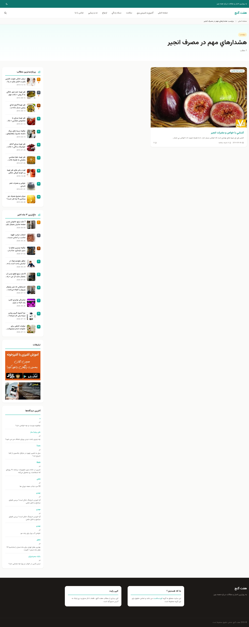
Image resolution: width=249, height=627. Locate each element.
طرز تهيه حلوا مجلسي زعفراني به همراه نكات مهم (17, 158)
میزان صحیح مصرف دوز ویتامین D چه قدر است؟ (16, 197)
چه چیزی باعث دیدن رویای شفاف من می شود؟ (22, 439)
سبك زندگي (116, 13)
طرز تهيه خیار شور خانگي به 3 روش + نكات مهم (15, 93)
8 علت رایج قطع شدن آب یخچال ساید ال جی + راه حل (15, 275)
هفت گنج (241, 588)
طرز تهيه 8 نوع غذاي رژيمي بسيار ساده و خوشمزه (17, 106)
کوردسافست (157, 598)
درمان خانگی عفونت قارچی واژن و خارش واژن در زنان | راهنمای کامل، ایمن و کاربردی (15, 80)
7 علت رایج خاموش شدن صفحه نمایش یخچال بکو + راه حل (15, 223)
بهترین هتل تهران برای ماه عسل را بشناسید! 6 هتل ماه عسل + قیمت (23, 548)
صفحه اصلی (163, 13)
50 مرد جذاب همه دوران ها (30, 486)
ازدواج (104, 13)
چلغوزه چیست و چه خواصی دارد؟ (27, 425)
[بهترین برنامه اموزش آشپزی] (22, 365)
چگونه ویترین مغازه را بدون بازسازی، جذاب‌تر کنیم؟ (16, 249)
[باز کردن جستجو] (5, 13)
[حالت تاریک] (5, 4)
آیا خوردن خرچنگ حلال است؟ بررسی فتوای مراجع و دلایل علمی (24, 501)
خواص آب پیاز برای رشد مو (30, 533)
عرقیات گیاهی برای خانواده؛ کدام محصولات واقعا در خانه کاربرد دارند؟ (15, 327)
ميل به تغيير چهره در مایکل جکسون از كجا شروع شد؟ (24, 454)
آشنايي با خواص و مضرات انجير (227, 133)
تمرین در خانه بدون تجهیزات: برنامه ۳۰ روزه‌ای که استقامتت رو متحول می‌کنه (23, 471)
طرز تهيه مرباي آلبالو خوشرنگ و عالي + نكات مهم (16, 145)
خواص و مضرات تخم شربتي (17, 184)
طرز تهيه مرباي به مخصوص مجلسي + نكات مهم (15, 119)
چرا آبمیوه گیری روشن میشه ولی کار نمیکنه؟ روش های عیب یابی (16, 314)
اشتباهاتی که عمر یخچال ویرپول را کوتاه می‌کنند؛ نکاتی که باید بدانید (15, 288)
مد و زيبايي (93, 13)
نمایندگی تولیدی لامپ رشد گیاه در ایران (16, 301)
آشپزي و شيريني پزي (145, 13)
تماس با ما (79, 13)
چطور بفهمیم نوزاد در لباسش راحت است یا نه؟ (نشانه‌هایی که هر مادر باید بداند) (15, 262)
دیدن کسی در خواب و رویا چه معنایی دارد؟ (24, 564)
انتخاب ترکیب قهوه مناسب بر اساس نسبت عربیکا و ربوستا (16, 236)
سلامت (129, 13)
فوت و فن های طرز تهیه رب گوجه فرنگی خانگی (16, 171)
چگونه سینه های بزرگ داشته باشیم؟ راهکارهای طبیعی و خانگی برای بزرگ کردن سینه (15, 132)
